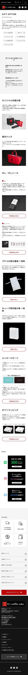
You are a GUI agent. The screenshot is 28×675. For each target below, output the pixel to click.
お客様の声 (4, 622)
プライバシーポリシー (7, 615)
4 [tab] (10, 385)
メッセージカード (20, 40)
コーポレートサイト (7, 639)
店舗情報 (4, 637)
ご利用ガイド (5, 634)
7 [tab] (17, 385)
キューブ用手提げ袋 (8, 40)
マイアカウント (5, 619)
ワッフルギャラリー (6, 624)
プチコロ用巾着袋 (20, 36)
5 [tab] (13, 385)
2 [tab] (6, 385)
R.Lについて (5, 644)
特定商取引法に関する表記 (8, 617)
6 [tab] (15, 385)
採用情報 (4, 642)
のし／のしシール (8, 36)
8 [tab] (20, 385)
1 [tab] (3, 385)
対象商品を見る (14, 216)
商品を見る (14, 300)
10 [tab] (24, 385)
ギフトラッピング (8, 44)
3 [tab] (8, 385)
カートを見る (4, 621)
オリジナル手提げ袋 (8, 32)
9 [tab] (22, 385)
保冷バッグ (20, 32)
